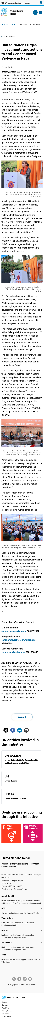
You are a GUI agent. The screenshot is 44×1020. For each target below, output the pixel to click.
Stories (4, 930)
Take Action (7, 918)
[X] (5, 730)
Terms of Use (6, 1017)
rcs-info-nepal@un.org (18, 889)
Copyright (5, 1005)
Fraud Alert (5, 1008)
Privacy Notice (7, 1011)
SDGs (3, 908)
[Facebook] (12, 730)
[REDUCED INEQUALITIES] (33, 833)
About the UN (7, 896)
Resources (6, 942)
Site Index (5, 1014)
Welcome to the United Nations (17, 3)
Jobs (3, 955)
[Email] (26, 730)
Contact (4, 1002)
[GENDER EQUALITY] (11, 833)
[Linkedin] (19, 730)
